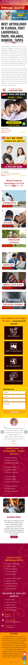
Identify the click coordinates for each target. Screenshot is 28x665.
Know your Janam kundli (10, 174)
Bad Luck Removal (11, 574)
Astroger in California (11, 457)
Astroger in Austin (10, 476)
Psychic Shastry (5, 128)
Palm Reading (6, 130)
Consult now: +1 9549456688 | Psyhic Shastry (14, 451)
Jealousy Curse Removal (12, 564)
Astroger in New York (11, 460)
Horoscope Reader (11, 607)
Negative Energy (10, 605)
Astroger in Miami (10, 488)
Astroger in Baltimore (11, 486)
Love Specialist (5, 172)
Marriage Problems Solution (13, 578)
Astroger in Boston (11, 467)
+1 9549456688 (9, 627)
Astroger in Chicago (11, 469)
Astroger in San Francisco (12, 481)
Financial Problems (11, 610)
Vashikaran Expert (11, 566)
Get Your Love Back (11, 602)
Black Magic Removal (11, 569)
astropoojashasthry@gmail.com (13, 622)
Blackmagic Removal (14, 517)
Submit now (14, 412)
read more (14, 537)
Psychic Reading (10, 599)
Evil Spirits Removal (11, 571)
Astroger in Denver (11, 479)
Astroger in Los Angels (12, 472)
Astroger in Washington (12, 463)
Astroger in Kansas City (12, 491)
